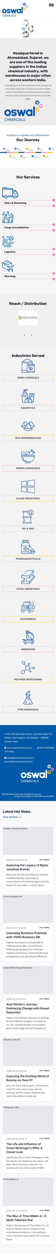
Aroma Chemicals (28, 468)
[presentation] (24, 335)
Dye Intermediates (28, 438)
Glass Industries (28, 498)
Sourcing (9, 276)
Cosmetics (28, 408)
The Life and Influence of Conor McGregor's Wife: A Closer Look (24, 1148)
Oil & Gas (28, 528)
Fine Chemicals (28, 709)
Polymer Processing (28, 679)
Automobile (28, 619)
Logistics (9, 251)
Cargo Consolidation (16, 227)
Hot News (45, 860)
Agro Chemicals (28, 377)
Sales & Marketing (15, 202)
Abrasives (28, 649)
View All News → (12, 816)
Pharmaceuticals (28, 558)
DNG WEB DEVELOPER (44, 796)
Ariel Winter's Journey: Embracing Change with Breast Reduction (27, 1008)
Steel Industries (28, 588)
